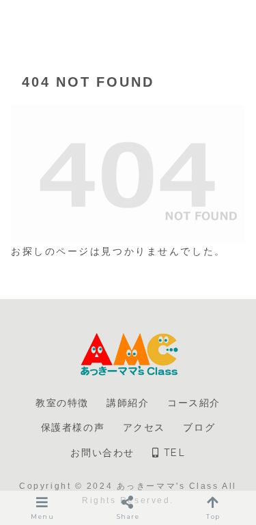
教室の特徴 (62, 403)
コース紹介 (194, 403)
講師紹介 (127, 403)
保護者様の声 (73, 427)
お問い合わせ (102, 452)
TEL (172, 452)
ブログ (199, 427)
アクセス (144, 427)
